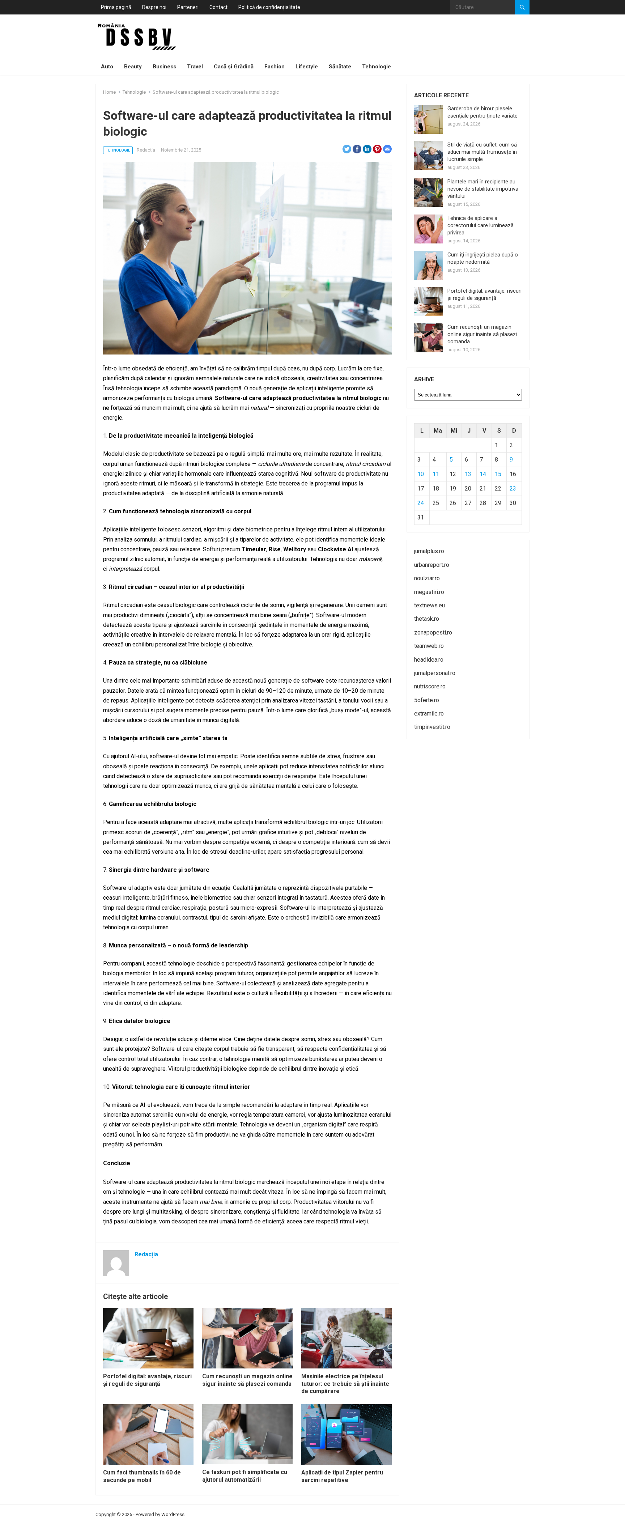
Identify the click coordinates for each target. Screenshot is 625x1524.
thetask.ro (426, 618)
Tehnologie (376, 66)
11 (436, 474)
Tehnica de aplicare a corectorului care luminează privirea (480, 225)
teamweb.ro (429, 645)
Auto (107, 66)
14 (483, 474)
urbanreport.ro (431, 564)
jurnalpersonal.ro (434, 673)
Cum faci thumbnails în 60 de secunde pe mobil (142, 1476)
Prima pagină (116, 7)
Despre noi (154, 7)
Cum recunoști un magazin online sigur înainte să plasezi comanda (247, 1380)
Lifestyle (307, 66)
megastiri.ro (429, 592)
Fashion (274, 66)
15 (498, 474)
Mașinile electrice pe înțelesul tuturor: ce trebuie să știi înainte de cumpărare (345, 1384)
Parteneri (188, 7)
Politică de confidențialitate (269, 7)
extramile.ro (429, 713)
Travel (195, 66)
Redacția (146, 150)
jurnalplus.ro (429, 551)
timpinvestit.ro (432, 726)
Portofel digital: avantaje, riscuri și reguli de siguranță (147, 1380)
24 (420, 503)
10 (420, 474)
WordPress (172, 1514)
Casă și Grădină (234, 66)
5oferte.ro (426, 700)
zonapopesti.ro (433, 632)
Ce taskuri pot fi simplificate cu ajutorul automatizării (244, 1476)
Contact (218, 7)
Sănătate (340, 66)
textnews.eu (429, 605)
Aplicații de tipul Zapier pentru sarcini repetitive (342, 1476)
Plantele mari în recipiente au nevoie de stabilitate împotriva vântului (482, 188)
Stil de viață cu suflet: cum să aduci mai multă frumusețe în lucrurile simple (482, 151)
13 (468, 474)
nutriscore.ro (430, 686)
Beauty (133, 66)
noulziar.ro (427, 578)
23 (513, 488)
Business (164, 66)
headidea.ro (428, 659)
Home (109, 92)
